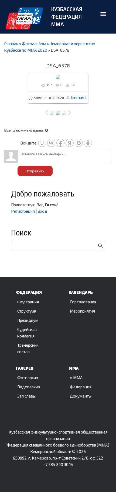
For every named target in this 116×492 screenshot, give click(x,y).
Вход (42, 211)
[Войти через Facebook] (60, 143)
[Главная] (24, 18)
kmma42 (79, 97)
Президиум (27, 320)
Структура (26, 311)
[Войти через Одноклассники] (88, 143)
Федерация (28, 301)
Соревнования (83, 301)
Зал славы (26, 395)
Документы (80, 395)
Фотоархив (27, 377)
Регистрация (23, 211)
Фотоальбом (34, 43)
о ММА (76, 377)
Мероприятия (82, 311)
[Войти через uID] (42, 143)
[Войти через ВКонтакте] (51, 143)
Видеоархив (28, 386)
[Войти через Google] (79, 143)
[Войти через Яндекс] (70, 143)
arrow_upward (104, 479)
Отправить (35, 171)
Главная (11, 43)
